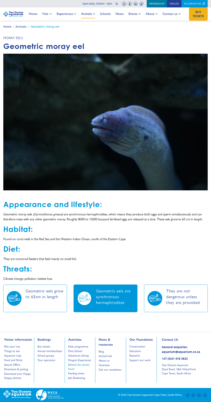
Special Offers (12, 364)
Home (33, 14)
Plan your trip (12, 346)
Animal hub (105, 356)
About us (104, 360)
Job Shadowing (76, 378)
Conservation (137, 346)
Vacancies (104, 365)
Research (134, 355)
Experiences (65, 14)
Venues (174, 3)
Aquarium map (12, 355)
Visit (46, 14)
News (120, 14)
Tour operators (46, 360)
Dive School (75, 351)
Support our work (140, 360)
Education (135, 351)
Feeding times (76, 373)
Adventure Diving (78, 355)
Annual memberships (50, 351)
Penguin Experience (79, 360)
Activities (75, 339)
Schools (105, 14)
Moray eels (13, 38)
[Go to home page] (13, 14)
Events (133, 14)
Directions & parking (16, 369)
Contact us (170, 14)
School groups (46, 355)
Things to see (12, 351)
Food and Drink (13, 360)
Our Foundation (141, 339)
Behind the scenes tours (78, 367)
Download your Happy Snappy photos (17, 376)
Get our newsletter (110, 369)
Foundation (193, 3)
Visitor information (18, 339)
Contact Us (177, 339)
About (150, 14)
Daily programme (78, 346)
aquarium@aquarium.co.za (181, 352)
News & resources (106, 341)
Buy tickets (44, 346)
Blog (102, 351)
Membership (156, 3)
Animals (86, 14)
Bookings (44, 339)
